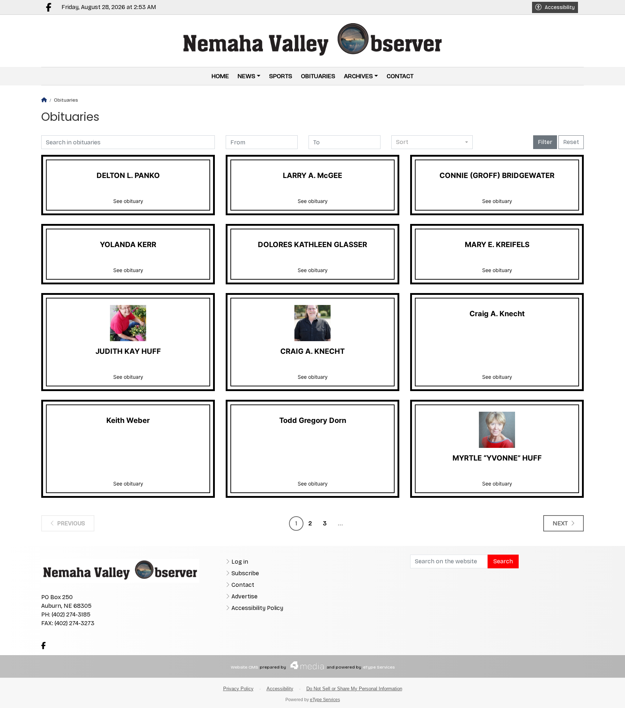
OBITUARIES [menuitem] (318, 76)
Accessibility (560, 7)
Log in (239, 561)
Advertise (244, 596)
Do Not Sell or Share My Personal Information (354, 688)
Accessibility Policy (257, 608)
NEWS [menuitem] (246, 76)
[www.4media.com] (305, 665)
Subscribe (245, 573)
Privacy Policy (238, 688)
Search (503, 561)
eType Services (379, 667)
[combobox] (432, 142)
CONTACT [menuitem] (400, 76)
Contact (242, 584)
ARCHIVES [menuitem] (358, 76)
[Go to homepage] (313, 41)
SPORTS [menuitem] (280, 76)
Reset (571, 142)
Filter (545, 142)
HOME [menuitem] (220, 76)
